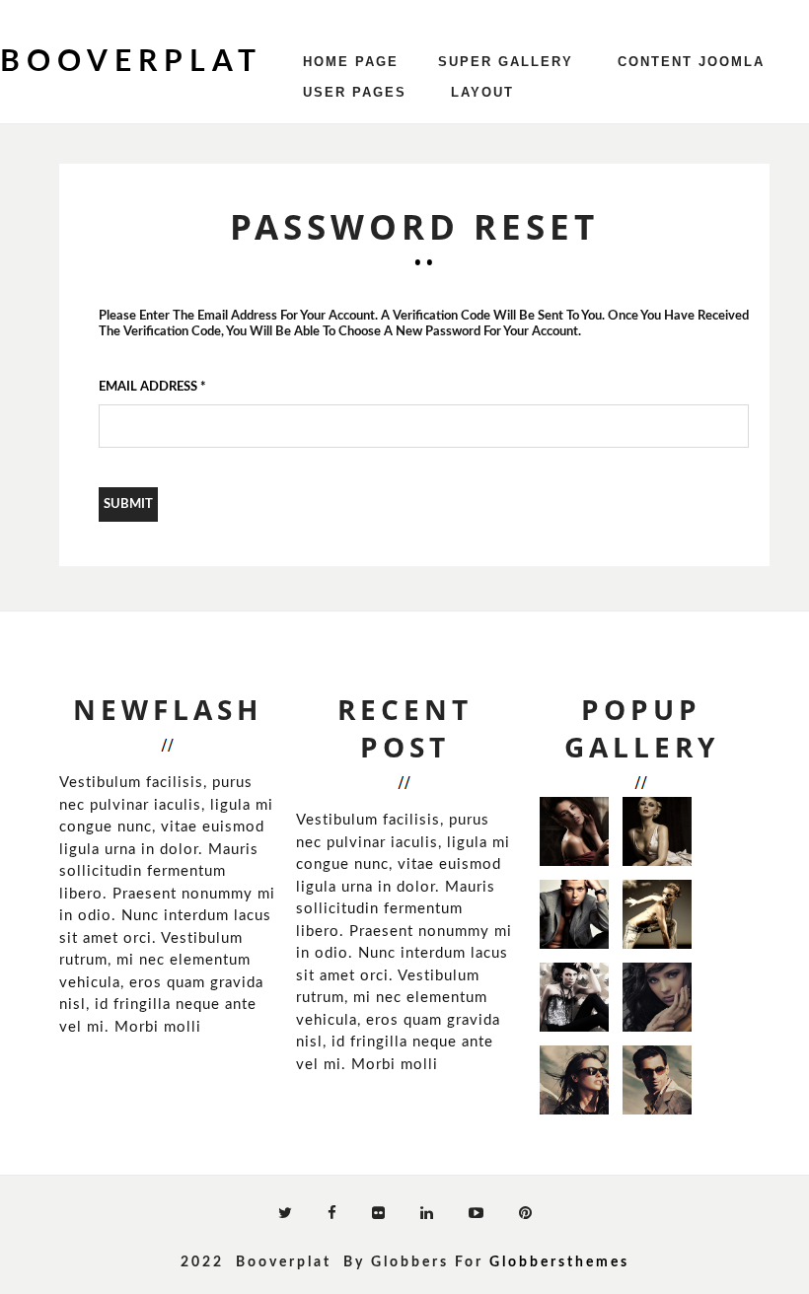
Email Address (152, 387)
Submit (128, 504)
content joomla (691, 61)
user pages (354, 92)
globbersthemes (559, 1262)
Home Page (351, 61)
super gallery (505, 61)
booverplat (131, 62)
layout (482, 92)
